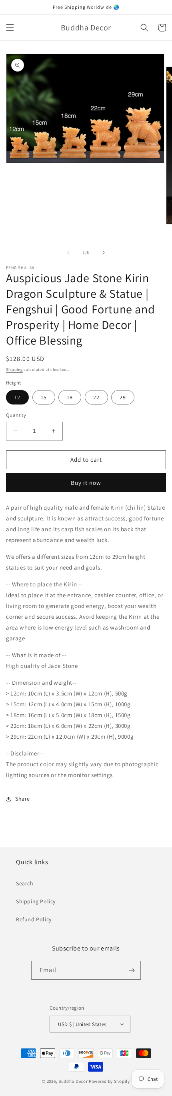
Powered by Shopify (109, 1081)
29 (123, 397)
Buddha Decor (73, 1081)
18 (70, 397)
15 (44, 397)
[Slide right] (103, 252)
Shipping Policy (36, 901)
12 (17, 397)
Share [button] (22, 798)
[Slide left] (68, 252)
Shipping (14, 369)
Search (25, 883)
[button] (10, 27)
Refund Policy (34, 919)
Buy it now (86, 482)
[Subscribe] (131, 970)
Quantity (16, 415)
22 (96, 397)
